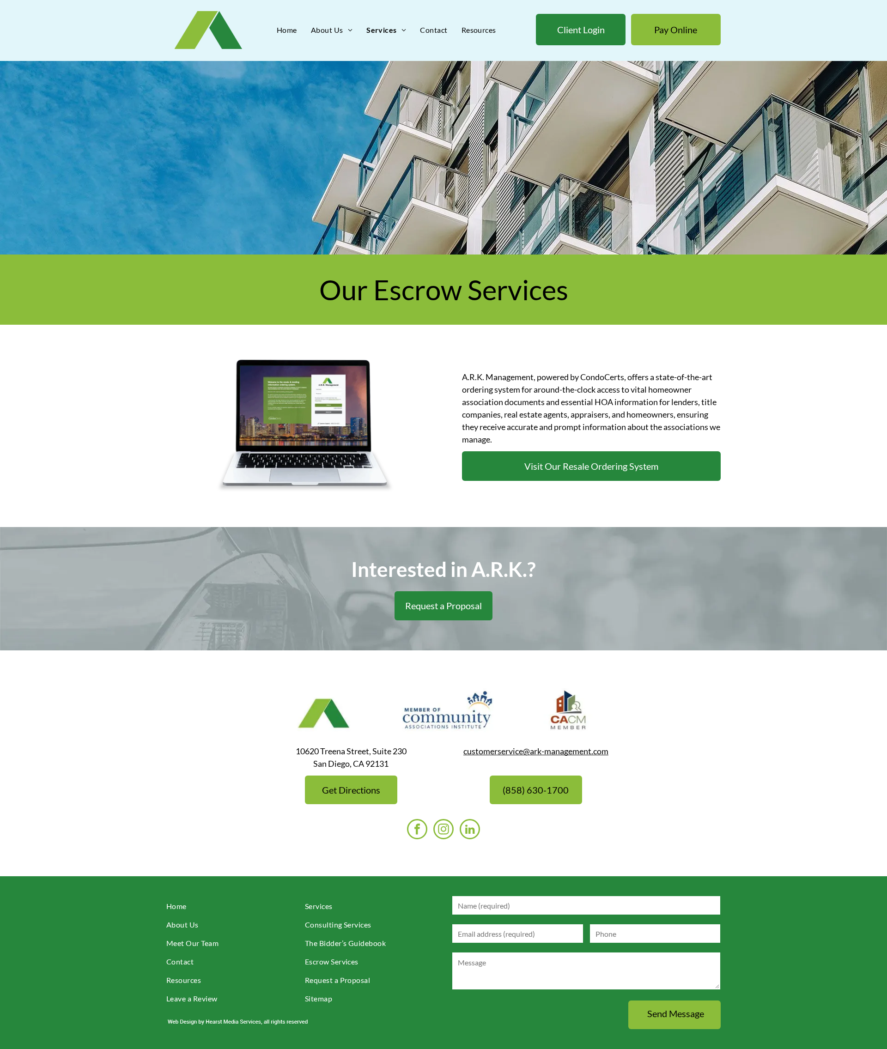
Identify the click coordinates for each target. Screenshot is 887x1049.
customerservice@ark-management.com (535, 751)
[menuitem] (287, 30)
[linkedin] (470, 830)
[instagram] (443, 830)
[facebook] (417, 830)
